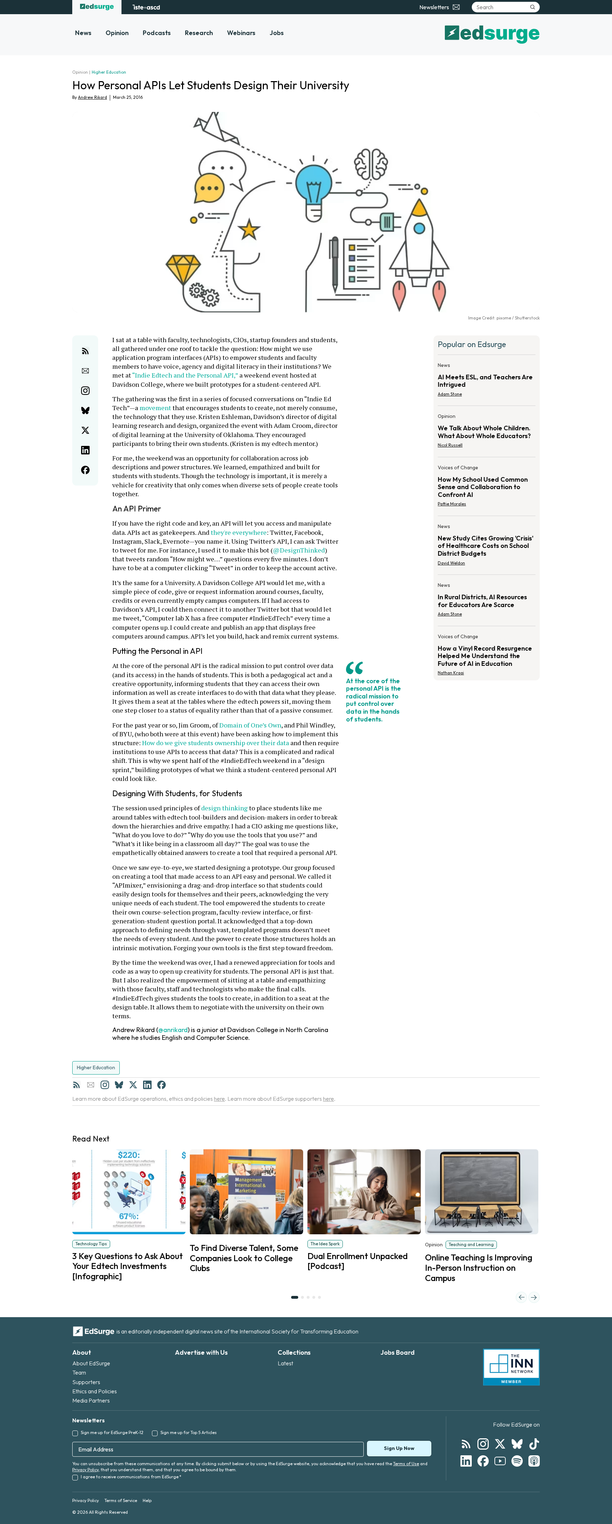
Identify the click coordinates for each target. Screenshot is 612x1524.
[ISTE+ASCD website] (146, 7)
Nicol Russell (450, 445)
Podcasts (157, 33)
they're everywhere (239, 532)
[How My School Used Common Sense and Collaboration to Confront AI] (487, 488)
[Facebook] (161, 1085)
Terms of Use (406, 1463)
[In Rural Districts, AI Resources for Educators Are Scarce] (487, 601)
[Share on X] (85, 430)
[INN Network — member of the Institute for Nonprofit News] (511, 1367)
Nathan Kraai (451, 672)
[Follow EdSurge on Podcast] (534, 1461)
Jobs (277, 33)
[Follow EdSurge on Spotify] (517, 1461)
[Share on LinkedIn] (85, 450)
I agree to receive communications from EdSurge (131, 1476)
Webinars (241, 33)
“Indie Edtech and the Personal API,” (185, 375)
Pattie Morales (452, 503)
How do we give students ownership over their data (215, 742)
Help (147, 1500)
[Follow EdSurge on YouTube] (500, 1461)
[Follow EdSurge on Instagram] (483, 1444)
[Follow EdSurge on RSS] (466, 1444)
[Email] (90, 1085)
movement (155, 407)
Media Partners (91, 1400)
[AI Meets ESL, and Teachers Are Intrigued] (487, 382)
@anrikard (173, 1030)
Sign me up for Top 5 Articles (188, 1432)
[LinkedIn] (147, 1085)
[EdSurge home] (96, 7)
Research (199, 33)
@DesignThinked (299, 550)
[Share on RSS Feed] (85, 351)
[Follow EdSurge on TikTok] (534, 1444)
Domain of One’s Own (250, 725)
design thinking (224, 808)
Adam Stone (450, 394)
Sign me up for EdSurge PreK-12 (112, 1432)
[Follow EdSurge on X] (500, 1444)
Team (79, 1372)
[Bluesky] (119, 1085)
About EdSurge (91, 1363)
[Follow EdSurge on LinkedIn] (466, 1461)
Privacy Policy (85, 1469)
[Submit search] (532, 7)
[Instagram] (105, 1085)
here (219, 1098)
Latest (285, 1363)
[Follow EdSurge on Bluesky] (517, 1444)
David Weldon (451, 563)
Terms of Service (120, 1500)
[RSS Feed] (76, 1085)
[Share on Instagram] (85, 390)
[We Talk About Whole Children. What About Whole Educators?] (487, 433)
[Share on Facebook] (85, 470)
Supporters (86, 1382)
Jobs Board (397, 1352)
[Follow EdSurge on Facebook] (483, 1461)
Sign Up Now (399, 1448)
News (83, 33)
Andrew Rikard (92, 97)
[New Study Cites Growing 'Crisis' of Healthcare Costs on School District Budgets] (487, 547)
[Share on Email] (85, 371)
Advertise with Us (201, 1352)
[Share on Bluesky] (85, 410)
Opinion (117, 33)
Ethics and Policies (94, 1391)
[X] (133, 1085)
